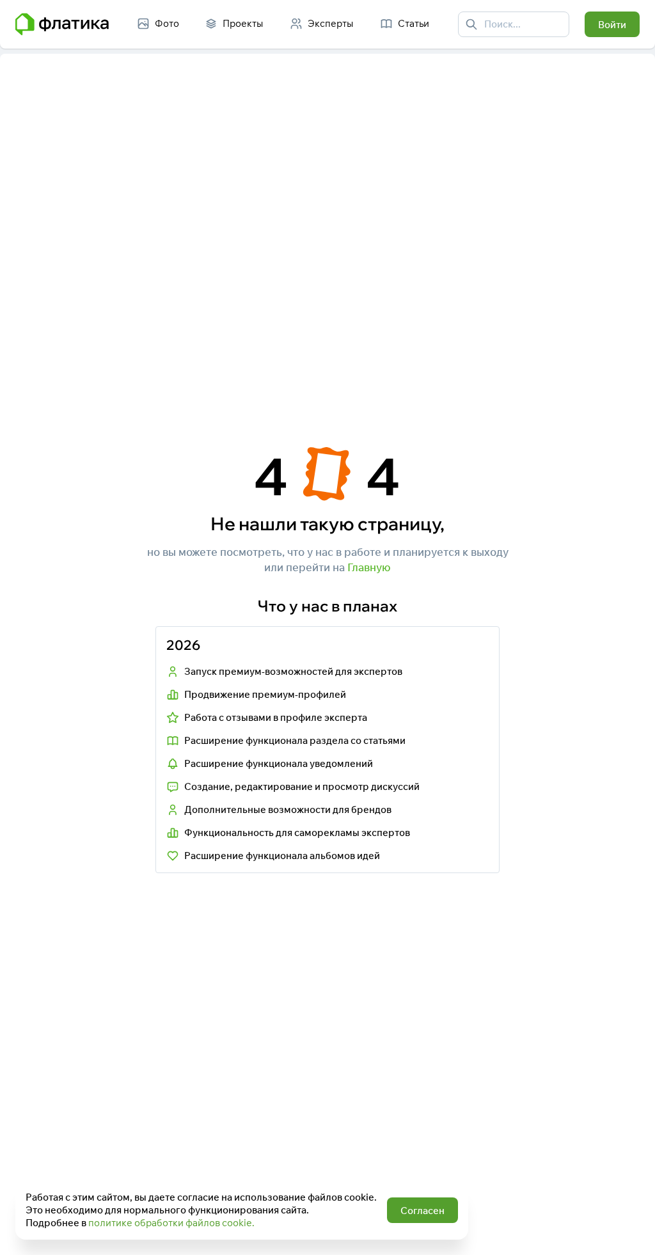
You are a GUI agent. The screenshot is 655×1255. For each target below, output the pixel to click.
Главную (369, 567)
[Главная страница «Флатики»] (62, 24)
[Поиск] (471, 24)
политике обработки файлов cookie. (171, 1223)
